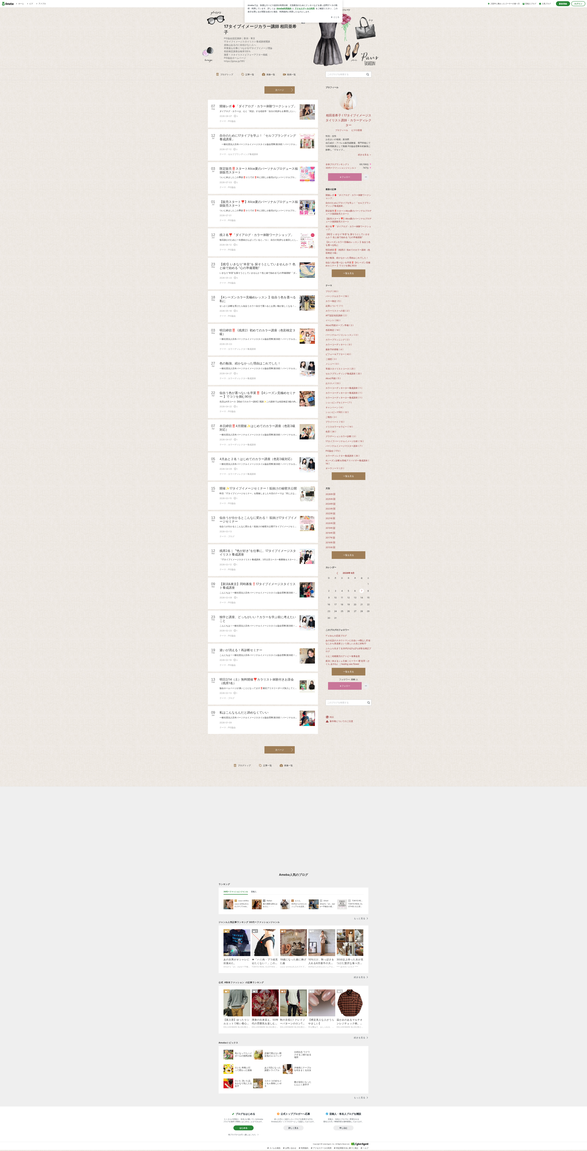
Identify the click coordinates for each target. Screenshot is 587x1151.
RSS (332, 717)
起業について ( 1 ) (334, 305)
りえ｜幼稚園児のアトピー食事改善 (343, 656)
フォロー (346, 177)
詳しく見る (293, 1128)
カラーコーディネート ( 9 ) (339, 344)
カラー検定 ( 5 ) (333, 301)
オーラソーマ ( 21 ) (335, 468)
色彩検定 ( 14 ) (333, 330)
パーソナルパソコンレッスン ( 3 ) (342, 335)
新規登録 (563, 3)
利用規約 (304, 1148)
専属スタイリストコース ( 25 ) (340, 368)
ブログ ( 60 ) (332, 291)
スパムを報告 (275, 1148)
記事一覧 (250, 74)
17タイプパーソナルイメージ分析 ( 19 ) (345, 441)
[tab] (235, 891)
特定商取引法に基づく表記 (347, 1148)
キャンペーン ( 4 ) (334, 407)
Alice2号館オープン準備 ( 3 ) (339, 325)
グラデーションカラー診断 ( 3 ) (341, 436)
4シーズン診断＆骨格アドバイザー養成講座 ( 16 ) (347, 462)
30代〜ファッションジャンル (340, 167)
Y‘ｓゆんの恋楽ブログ (336, 635)
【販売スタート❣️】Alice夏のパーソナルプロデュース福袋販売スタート (348, 220)
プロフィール (341, 130)
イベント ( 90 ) (333, 320)
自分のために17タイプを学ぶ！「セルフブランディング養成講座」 (348, 204)
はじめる (243, 1128)
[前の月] (337, 573)
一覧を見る (348, 273)
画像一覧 (270, 74)
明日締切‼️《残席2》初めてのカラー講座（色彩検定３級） (348, 251)
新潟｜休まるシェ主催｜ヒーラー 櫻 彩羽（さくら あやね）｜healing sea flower (348, 662)
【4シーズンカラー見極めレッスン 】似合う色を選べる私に (348, 243)
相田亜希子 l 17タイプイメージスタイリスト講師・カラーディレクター (348, 120)
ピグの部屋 (356, 130)
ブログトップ (226, 74)
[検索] (368, 75)
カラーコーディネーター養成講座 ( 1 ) (344, 388)
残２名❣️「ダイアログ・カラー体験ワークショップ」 (348, 228)
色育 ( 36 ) (331, 431)
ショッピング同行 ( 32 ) (337, 412)
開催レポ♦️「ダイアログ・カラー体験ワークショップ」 (348, 196)
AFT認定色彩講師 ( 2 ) (336, 315)
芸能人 (254, 891)
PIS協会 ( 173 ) (333, 451)
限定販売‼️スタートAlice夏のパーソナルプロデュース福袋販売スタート (348, 212)
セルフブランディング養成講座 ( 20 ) (344, 373)
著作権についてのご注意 (341, 721)
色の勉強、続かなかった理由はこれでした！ (347, 257)
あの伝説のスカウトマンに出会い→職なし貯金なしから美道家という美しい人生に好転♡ (348, 642)
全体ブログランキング (336, 164)
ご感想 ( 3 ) (331, 359)
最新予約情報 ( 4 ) (334, 349)
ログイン (578, 3)
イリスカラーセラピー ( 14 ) (339, 426)
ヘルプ (365, 1148)
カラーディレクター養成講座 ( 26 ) (342, 455)
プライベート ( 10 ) (335, 421)
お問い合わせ (290, 1148)
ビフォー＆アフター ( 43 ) (338, 354)
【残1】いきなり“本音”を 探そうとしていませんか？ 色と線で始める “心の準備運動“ (347, 236)
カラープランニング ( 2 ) (337, 339)
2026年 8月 (348, 573)
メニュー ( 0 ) (332, 363)
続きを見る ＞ (364, 154)
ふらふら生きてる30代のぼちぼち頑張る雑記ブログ (348, 650)
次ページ (279, 90)
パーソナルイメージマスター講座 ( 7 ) (344, 446)
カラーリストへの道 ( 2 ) (337, 310)
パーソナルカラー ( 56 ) (337, 296)
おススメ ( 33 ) (333, 383)
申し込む (343, 1128)
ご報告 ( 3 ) (331, 417)
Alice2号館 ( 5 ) (333, 378)
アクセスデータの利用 (322, 1148)
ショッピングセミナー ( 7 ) (339, 402)
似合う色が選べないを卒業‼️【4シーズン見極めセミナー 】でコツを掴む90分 (348, 264)
